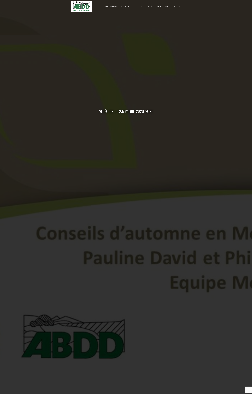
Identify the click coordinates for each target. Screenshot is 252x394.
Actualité (126, 105)
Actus (143, 6)
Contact (174, 6)
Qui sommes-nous (116, 6)
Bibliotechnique (162, 6)
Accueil (105, 6)
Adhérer (136, 6)
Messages (151, 6)
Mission (128, 6)
